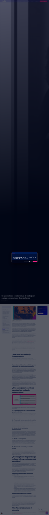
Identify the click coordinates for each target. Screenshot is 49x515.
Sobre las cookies (21, 252)
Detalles (17, 252)
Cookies (13, 252)
